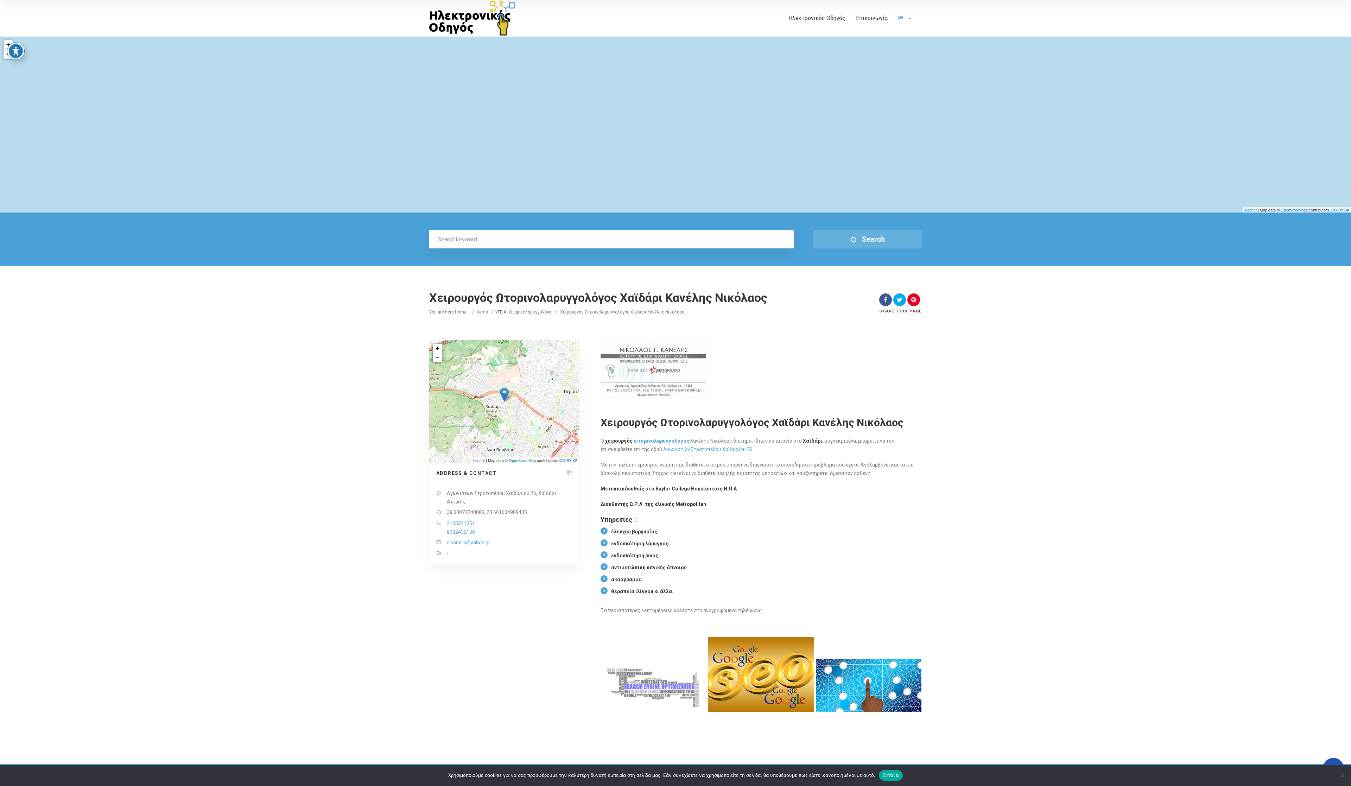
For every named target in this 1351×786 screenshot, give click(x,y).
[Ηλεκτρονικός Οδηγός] (472, 18)
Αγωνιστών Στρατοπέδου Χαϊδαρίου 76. (708, 449)
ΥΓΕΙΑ (500, 312)
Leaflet (1251, 210)
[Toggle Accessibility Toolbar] (15, 51)
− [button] (437, 357)
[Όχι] (1342, 775)
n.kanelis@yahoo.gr (468, 542)
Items (482, 312)
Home (461, 312)
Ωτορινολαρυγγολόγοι (531, 312)
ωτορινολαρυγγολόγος (661, 441)
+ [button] (8, 44)
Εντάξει (891, 775)
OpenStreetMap (1294, 210)
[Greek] (904, 26)
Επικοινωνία (872, 18)
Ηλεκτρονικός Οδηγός (816, 18)
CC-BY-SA (1340, 210)
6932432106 (461, 532)
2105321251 (461, 523)
